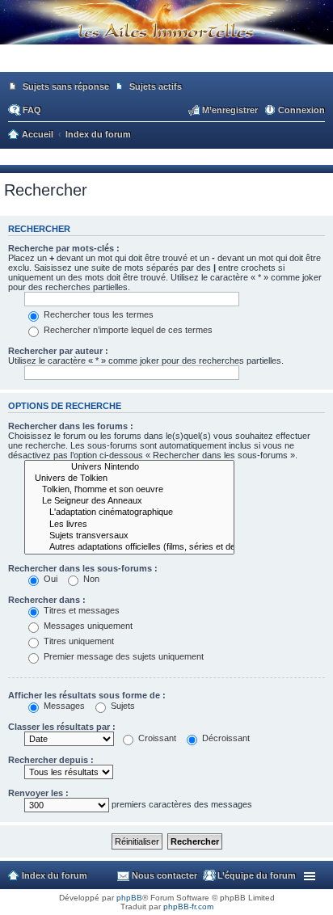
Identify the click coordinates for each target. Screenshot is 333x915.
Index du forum (54, 875)
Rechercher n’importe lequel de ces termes (127, 330)
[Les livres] (129, 524)
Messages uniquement (87, 625)
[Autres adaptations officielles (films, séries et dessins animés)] (129, 547)
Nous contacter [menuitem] (164, 875)
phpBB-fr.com (188, 906)
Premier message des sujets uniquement (122, 656)
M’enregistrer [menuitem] (230, 110)
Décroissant (225, 738)
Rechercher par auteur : (58, 351)
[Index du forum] (166, 64)
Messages (63, 705)
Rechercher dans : (47, 600)
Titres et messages (80, 610)
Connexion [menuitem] (301, 110)
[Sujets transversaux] (129, 536)
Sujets (121, 705)
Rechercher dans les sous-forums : (83, 568)
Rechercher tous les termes (97, 314)
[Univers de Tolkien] (129, 478)
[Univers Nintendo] (129, 467)
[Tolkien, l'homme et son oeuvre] (129, 489)
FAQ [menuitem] (32, 110)
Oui (49, 579)
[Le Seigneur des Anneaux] (129, 501)
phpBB (129, 897)
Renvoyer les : (38, 793)
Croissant (156, 738)
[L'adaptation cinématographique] (129, 512)
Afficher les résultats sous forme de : (87, 695)
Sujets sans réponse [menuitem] (66, 86)
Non (90, 579)
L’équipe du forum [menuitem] (256, 875)
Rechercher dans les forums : (70, 426)
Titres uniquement (77, 641)
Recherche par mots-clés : (64, 248)
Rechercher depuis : (51, 760)
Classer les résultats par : (62, 727)
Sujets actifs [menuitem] (155, 86)
